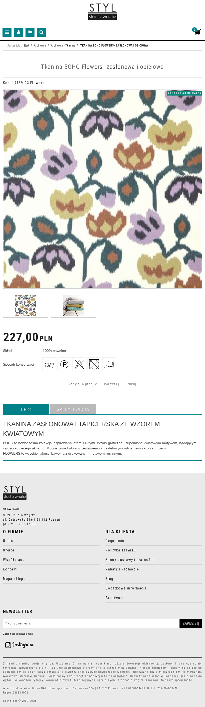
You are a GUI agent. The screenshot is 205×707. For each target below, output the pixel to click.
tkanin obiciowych (58, 680)
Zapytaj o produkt (83, 384)
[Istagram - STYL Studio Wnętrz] (19, 644)
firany (179, 663)
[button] (26, 409)
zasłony (167, 663)
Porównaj (111, 384)
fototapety (159, 667)
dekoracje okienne (140, 663)
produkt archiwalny (185, 93)
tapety (175, 667)
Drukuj (131, 384)
